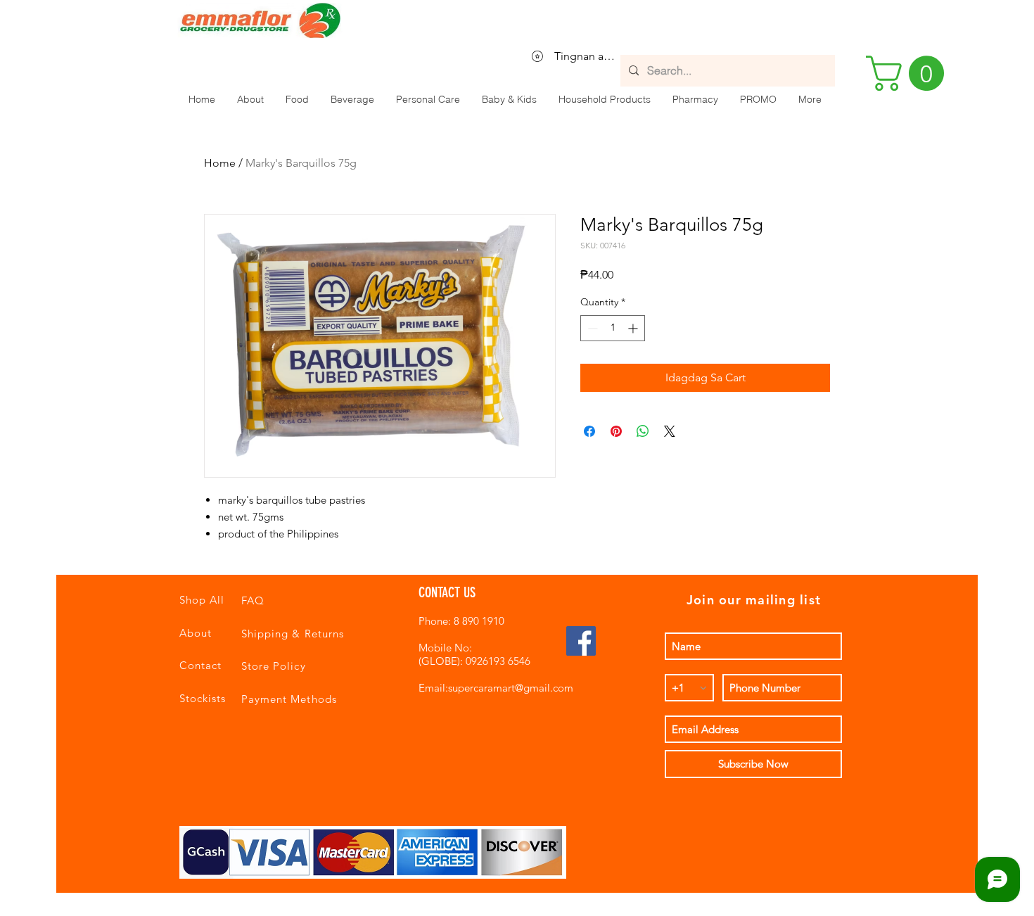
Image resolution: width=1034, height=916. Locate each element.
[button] (296, 99)
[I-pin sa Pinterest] (616, 431)
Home (220, 163)
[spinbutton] (612, 328)
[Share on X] (669, 431)
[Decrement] (591, 328)
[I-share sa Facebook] (589, 431)
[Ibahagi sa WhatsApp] (642, 431)
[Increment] (634, 328)
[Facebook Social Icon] (581, 641)
